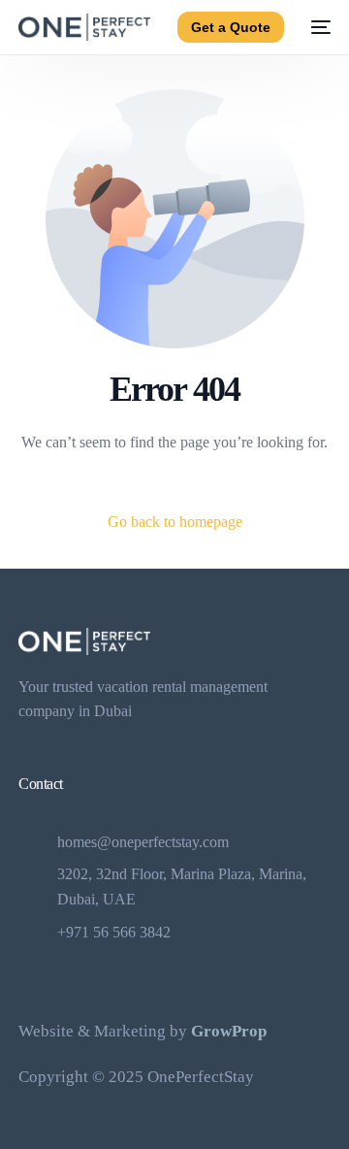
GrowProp (229, 1031)
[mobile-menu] (317, 27)
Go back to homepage (175, 521)
